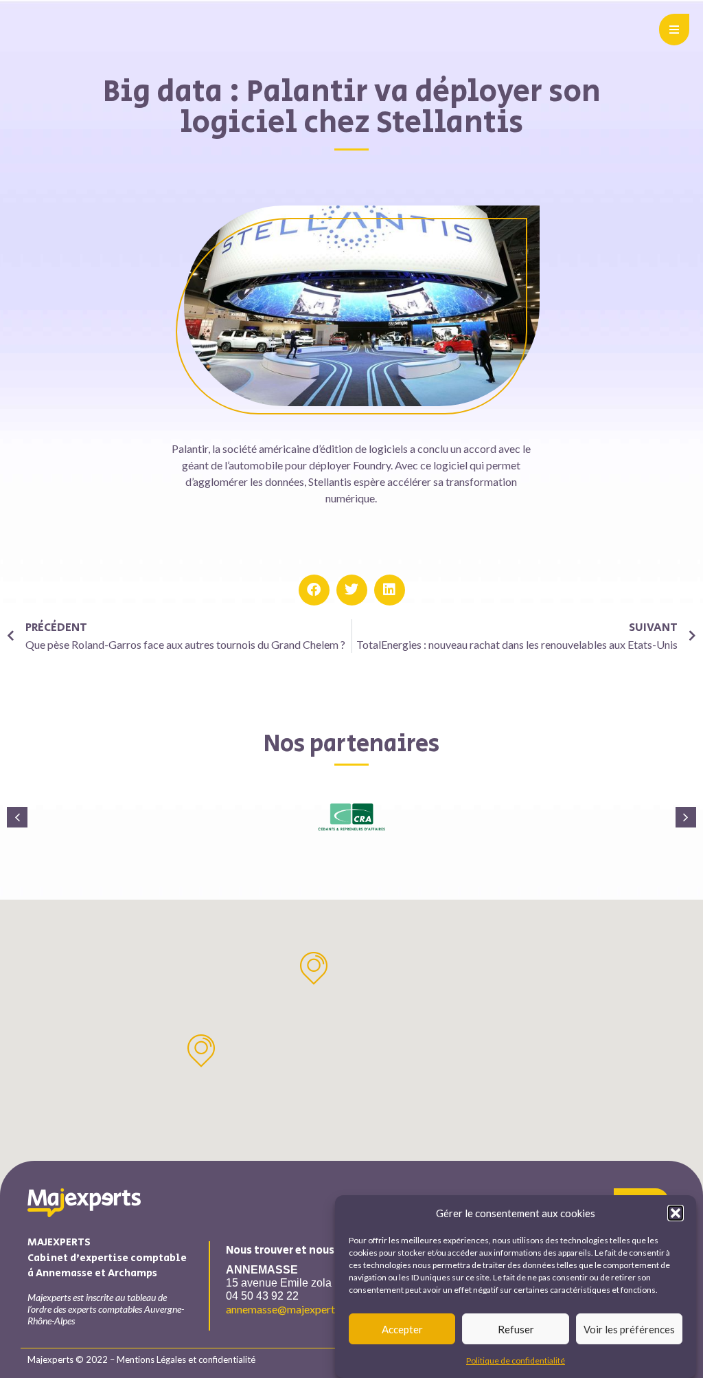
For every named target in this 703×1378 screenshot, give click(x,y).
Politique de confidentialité (515, 1360)
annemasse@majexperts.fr (288, 1308)
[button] (675, 1213)
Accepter (402, 1329)
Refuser (516, 1329)
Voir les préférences (629, 1329)
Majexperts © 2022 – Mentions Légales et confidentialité (141, 1359)
